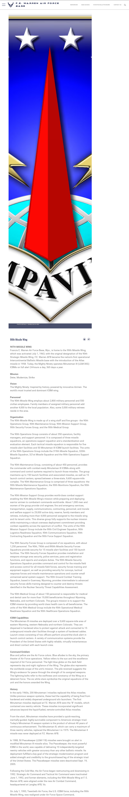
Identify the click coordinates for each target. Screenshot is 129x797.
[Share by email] (88, 339)
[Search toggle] (125, 5)
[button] (3, 5)
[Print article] (84, 339)
